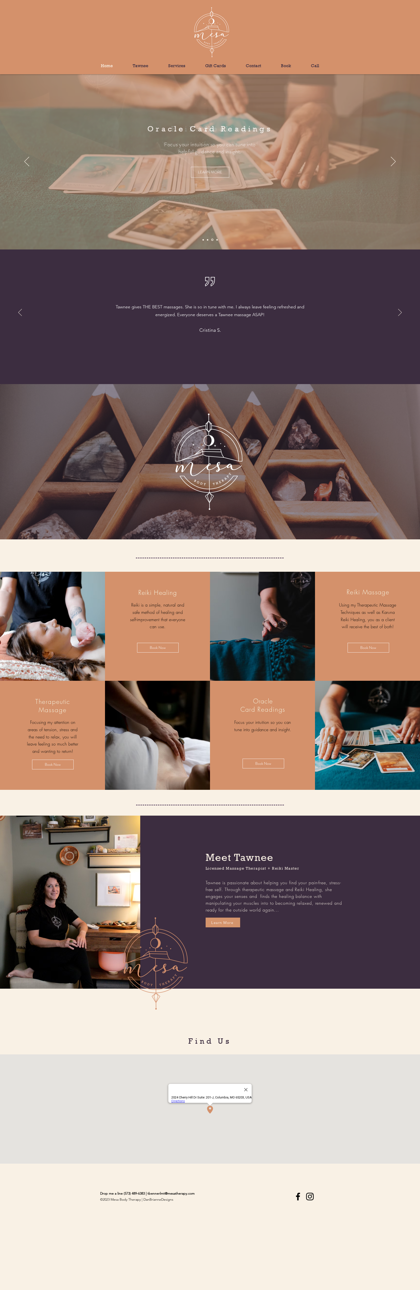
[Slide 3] (217, 240)
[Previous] (26, 162)
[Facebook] (298, 1196)
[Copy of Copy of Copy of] (274, 361)
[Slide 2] (212, 239)
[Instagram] (310, 1196)
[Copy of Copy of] (269, 361)
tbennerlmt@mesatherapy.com (171, 1193)
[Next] (393, 162)
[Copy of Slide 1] (203, 239)
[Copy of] (264, 361)
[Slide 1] (207, 239)
